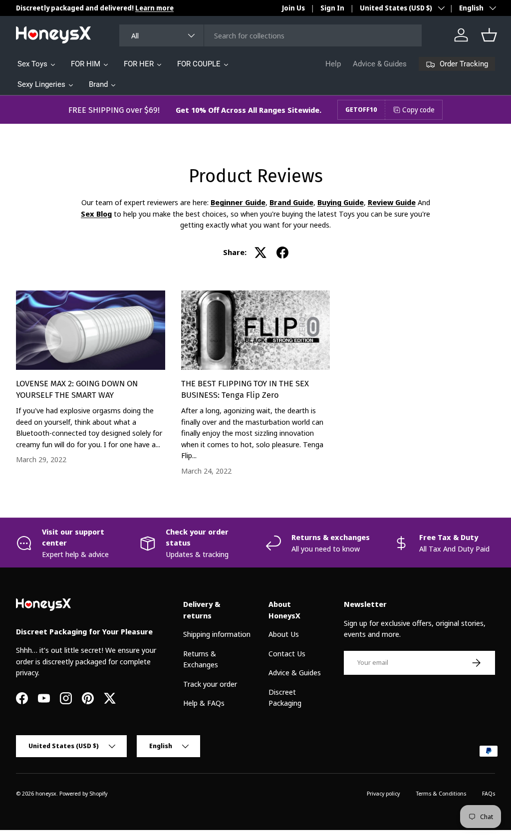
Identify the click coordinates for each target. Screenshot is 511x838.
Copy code (418, 109)
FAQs (488, 793)
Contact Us (286, 653)
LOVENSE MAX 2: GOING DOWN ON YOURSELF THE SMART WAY (77, 389)
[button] (489, 35)
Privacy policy (383, 793)
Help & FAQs (204, 703)
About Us (283, 634)
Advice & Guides (380, 63)
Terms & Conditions (441, 793)
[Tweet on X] (260, 253)
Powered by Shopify (83, 793)
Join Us (293, 7)
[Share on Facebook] (282, 253)
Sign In (332, 7)
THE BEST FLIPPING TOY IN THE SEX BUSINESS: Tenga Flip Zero (245, 389)
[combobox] (270, 35)
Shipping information (217, 634)
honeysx (45, 793)
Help (333, 63)
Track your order (210, 684)
